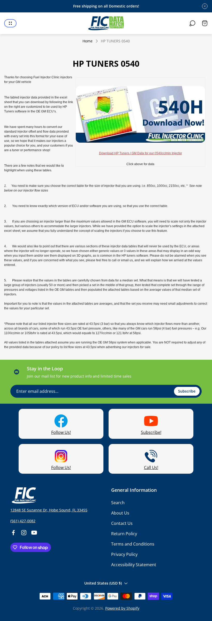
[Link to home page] (23, 495)
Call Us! (151, 467)
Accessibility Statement (133, 565)
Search (118, 502)
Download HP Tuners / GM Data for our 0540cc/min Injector (140, 153)
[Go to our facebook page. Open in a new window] (13, 533)
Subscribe (186, 391)
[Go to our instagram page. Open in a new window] (24, 533)
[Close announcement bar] (205, 6)
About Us (120, 513)
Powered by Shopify (122, 608)
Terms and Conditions (132, 544)
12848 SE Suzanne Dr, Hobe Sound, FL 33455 (48, 510)
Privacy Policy (124, 554)
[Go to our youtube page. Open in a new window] (34, 533)
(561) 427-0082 (22, 520)
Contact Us (122, 523)
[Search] (192, 23)
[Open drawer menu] (10, 23)
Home (87, 41)
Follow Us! (61, 432)
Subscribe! (151, 432)
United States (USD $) (103, 583)
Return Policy (124, 533)
